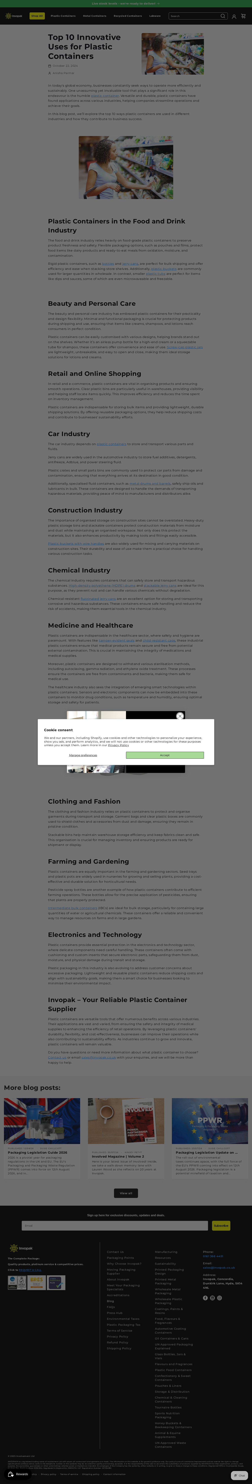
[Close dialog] (180, 716)
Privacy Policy (118, 745)
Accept (165, 755)
